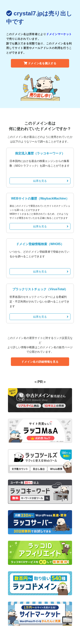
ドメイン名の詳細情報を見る (39, 361)
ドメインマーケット (59, 34)
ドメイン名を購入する (42, 63)
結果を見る (40, 180)
